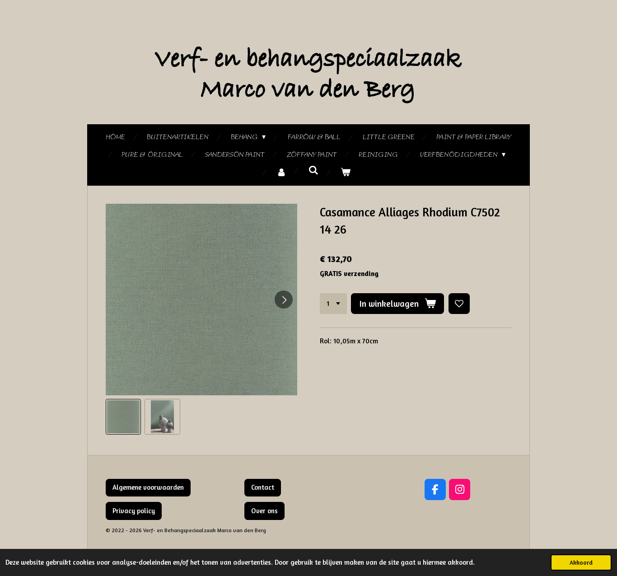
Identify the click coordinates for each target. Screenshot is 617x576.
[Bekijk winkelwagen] (345, 173)
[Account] (281, 173)
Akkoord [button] (581, 562)
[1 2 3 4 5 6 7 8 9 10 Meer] (333, 303)
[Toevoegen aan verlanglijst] (459, 303)
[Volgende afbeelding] (284, 299)
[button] (123, 416)
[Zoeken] (313, 171)
